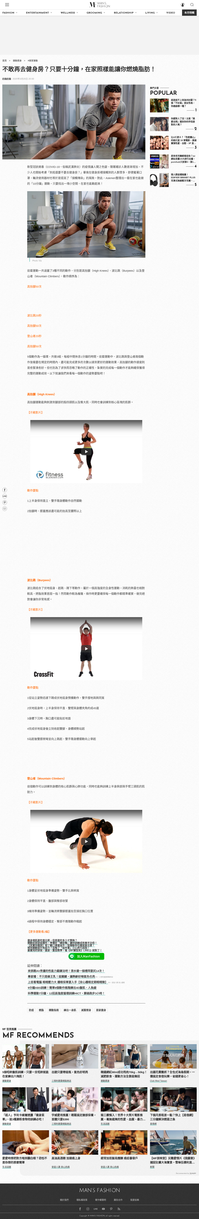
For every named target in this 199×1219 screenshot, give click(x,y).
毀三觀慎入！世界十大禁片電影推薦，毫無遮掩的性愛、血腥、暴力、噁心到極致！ (123, 1118)
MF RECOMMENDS (38, 1035)
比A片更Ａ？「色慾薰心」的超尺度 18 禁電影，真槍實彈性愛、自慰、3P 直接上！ (184, 140)
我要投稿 (134, 1200)
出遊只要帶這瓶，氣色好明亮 (70, 1072)
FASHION (8, 13)
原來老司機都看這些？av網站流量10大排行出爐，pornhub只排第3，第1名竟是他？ (183, 159)
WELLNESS (68, 13)
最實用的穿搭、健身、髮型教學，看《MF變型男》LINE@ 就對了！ (65, 950)
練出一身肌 (70, 1010)
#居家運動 (33, 60)
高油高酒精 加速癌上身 (66, 1158)
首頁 (4, 60)
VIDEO (170, 13)
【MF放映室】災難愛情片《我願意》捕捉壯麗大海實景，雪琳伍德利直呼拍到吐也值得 (173, 1161)
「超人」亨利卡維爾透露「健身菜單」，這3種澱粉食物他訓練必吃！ (23, 1117)
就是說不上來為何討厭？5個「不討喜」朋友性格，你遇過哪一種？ (183, 103)
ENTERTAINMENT (37, 13)
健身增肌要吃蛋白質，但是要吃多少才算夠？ (52, 940)
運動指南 (54, 1010)
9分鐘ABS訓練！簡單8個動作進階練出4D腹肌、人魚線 (62, 987)
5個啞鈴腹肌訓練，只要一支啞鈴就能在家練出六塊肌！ (25, 1074)
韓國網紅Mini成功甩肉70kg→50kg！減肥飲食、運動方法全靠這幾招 (124, 1074)
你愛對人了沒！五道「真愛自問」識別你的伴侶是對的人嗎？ (183, 121)
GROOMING (94, 13)
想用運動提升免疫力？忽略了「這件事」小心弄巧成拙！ (59, 948)
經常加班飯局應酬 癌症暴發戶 (119, 1158)
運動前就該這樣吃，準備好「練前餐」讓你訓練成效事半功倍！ (62, 943)
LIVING (150, 13)
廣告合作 (118, 1200)
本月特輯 (189, 13)
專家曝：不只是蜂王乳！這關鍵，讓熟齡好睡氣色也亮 (61, 976)
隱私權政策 (81, 1200)
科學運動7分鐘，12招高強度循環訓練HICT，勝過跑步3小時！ (66, 993)
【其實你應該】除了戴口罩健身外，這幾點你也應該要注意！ (61, 945)
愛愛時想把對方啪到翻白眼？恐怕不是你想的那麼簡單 (24, 1160)
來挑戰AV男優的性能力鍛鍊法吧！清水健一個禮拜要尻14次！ (66, 971)
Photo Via (37, 260)
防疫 (31, 1010)
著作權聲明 (100, 1200)
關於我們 (64, 1200)
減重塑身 (86, 1010)
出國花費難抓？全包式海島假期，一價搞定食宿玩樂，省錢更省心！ (172, 1074)
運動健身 (17, 60)
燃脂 (41, 1010)
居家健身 (101, 1010)
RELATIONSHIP (124, 13)
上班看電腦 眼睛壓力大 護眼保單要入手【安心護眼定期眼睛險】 (68, 982)
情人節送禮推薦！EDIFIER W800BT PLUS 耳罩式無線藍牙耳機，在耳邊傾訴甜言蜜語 (183, 177)
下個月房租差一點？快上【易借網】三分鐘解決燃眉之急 (172, 1117)
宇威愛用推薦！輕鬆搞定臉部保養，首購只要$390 (74, 1117)
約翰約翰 (6, 79)
